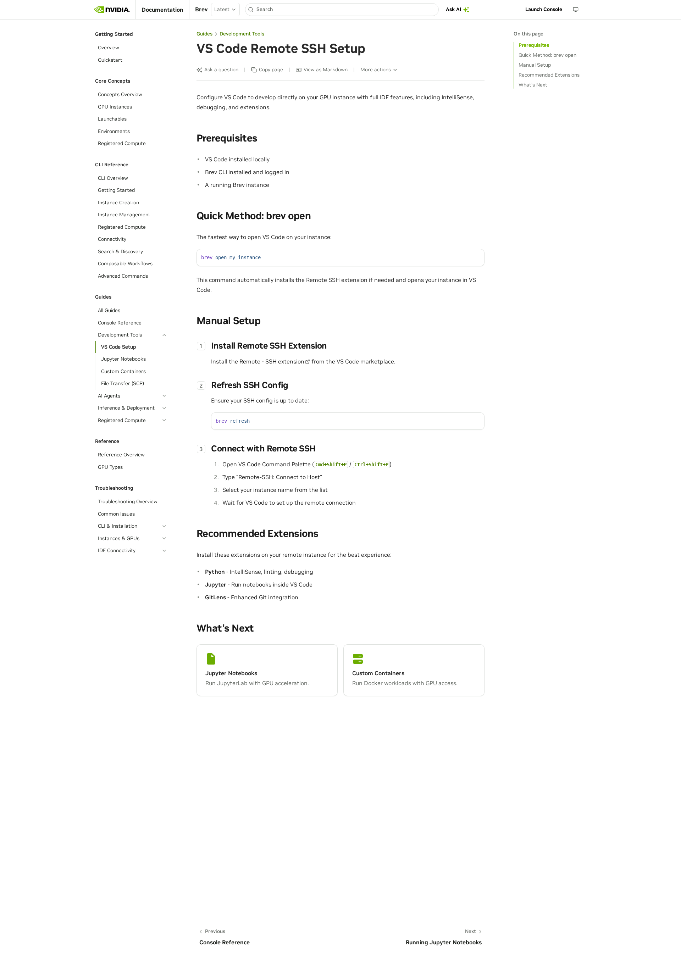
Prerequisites (534, 45)
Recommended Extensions (549, 75)
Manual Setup (535, 65)
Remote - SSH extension (271, 361)
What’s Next (533, 85)
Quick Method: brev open (547, 55)
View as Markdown (326, 69)
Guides (204, 33)
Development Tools (242, 33)
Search (264, 9)
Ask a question (221, 69)
